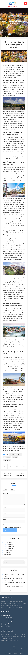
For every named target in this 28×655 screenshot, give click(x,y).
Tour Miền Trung (10, 546)
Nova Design (15, 649)
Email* (4, 513)
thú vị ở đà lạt (7, 460)
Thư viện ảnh (16, 653)
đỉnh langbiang (7, 457)
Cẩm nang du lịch (8, 653)
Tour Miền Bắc (9, 544)
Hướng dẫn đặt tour (8, 554)
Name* (5, 507)
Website (5, 519)
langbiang (15, 457)
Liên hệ (21, 653)
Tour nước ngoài (8, 550)
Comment (5, 493)
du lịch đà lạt (13, 454)
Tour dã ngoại (7, 552)
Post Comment (11, 530)
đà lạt (19, 454)
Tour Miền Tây (9, 548)
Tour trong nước (8, 542)
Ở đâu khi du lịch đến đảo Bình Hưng (12, 590)
